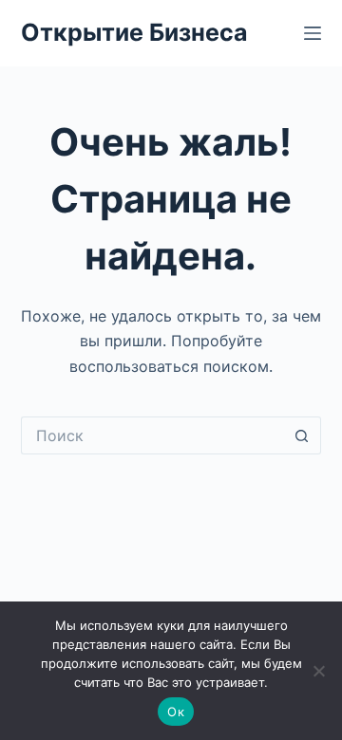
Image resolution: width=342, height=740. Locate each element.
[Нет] (318, 670)
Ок (175, 711)
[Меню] (312, 33)
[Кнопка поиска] (302, 435)
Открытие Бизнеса (134, 32)
